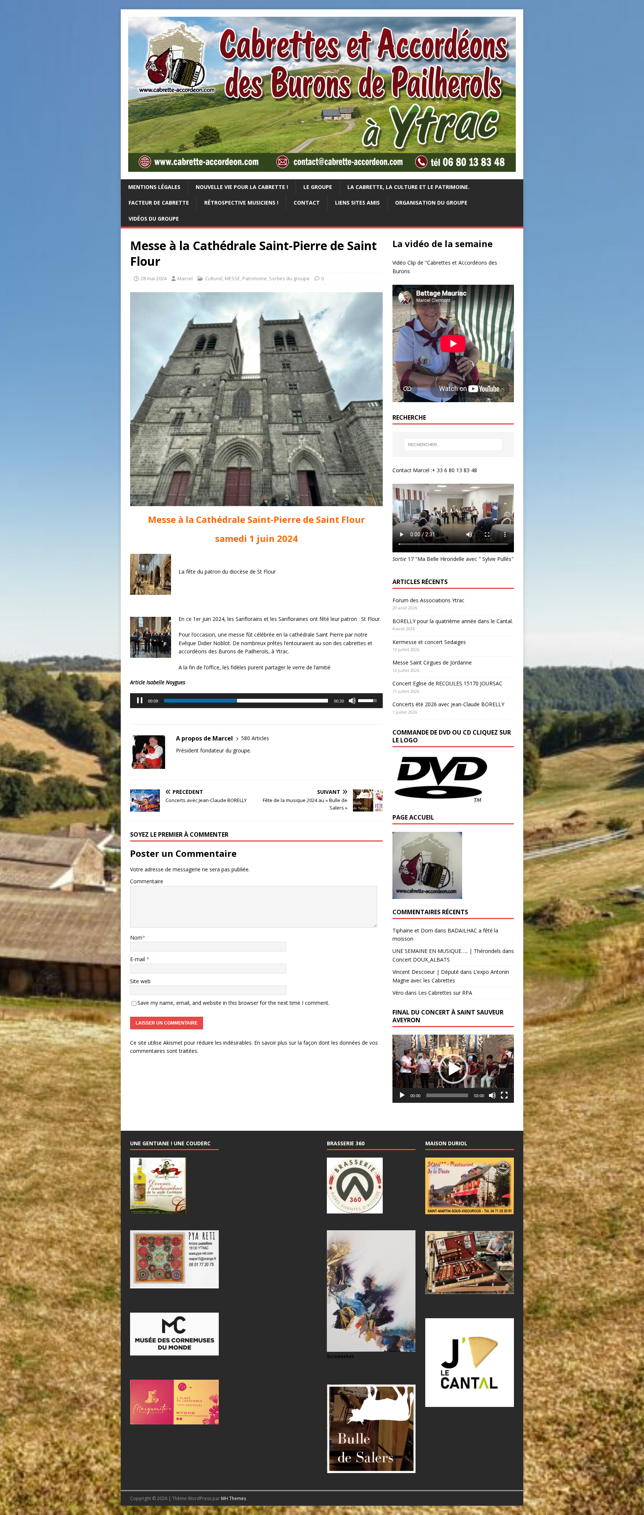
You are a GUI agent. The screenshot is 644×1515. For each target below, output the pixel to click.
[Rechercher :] (453, 444)
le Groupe (317, 186)
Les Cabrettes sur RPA (445, 992)
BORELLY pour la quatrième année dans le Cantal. (452, 621)
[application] (256, 700)
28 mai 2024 (154, 278)
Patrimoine (254, 278)
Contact (307, 202)
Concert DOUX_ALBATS (421, 959)
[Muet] (352, 700)
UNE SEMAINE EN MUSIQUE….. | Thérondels (446, 950)
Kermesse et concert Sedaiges (429, 642)
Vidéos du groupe (154, 218)
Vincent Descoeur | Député (425, 971)
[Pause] (139, 700)
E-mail (138, 959)
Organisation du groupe (431, 202)
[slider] (246, 701)
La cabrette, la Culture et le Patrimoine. (408, 186)
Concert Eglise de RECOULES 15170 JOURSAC (447, 683)
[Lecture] (402, 1095)
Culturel (213, 278)
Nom (136, 937)
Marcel (185, 278)
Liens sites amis (357, 202)
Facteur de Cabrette (159, 202)
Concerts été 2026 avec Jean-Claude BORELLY (448, 704)
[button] (453, 1069)
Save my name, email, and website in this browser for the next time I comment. (233, 1002)
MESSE (232, 278)
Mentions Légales (154, 186)
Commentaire (146, 881)
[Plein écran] (504, 1095)
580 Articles (255, 738)
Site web (140, 981)
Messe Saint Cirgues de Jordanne (432, 662)
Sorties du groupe (289, 278)
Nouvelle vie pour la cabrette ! (242, 186)
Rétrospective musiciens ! (241, 202)
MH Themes (233, 1498)
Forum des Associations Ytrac (428, 600)
